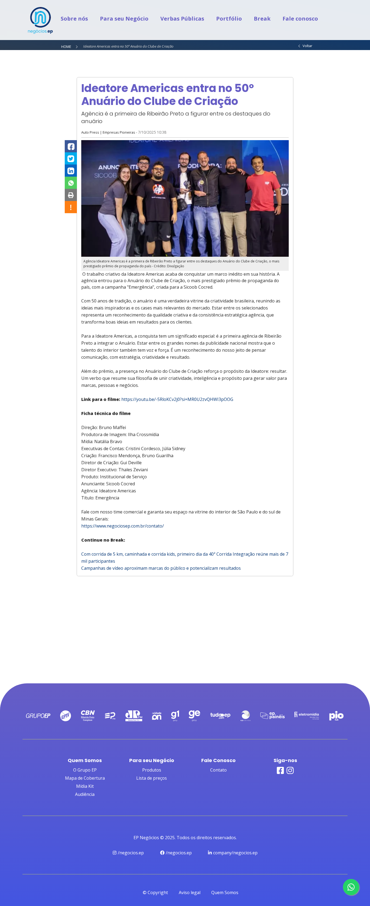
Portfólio (229, 18)
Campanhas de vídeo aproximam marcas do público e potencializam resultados (161, 568)
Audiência (85, 794)
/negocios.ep (131, 853)
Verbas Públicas (182, 18)
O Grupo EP (85, 770)
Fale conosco (300, 18)
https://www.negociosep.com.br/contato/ (122, 526)
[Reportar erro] (71, 207)
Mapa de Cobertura (85, 778)
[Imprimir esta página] (71, 195)
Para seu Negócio (124, 18)
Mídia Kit (85, 786)
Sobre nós (74, 18)
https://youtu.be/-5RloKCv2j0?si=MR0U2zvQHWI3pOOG (177, 399)
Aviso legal (189, 892)
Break (262, 18)
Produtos (151, 770)
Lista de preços (151, 778)
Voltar (306, 46)
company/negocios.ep (235, 853)
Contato (218, 770)
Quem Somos (224, 892)
